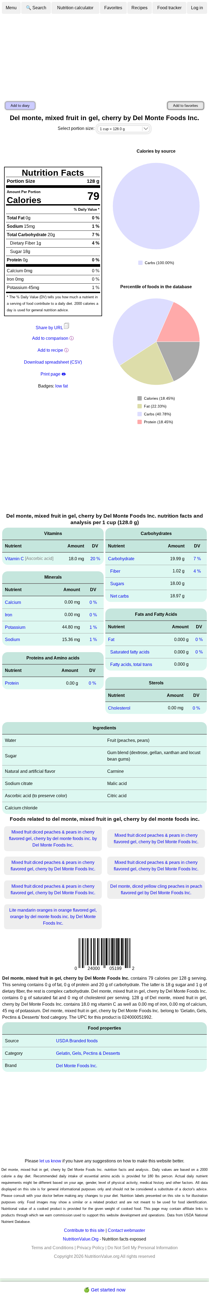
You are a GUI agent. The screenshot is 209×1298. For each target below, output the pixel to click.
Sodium (12, 639)
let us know (50, 1161)
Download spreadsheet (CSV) (53, 362)
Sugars (117, 583)
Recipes (139, 7)
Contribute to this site (84, 1230)
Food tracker (169, 7)
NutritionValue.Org (81, 1239)
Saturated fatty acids (129, 652)
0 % (93, 602)
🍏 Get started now (104, 1290)
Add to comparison (50, 338)
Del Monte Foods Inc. (76, 1065)
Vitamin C (14, 558)
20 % (95, 558)
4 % (197, 571)
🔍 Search (36, 7)
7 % (197, 558)
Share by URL (50, 327)
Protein (12, 683)
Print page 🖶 (53, 374)
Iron (8, 615)
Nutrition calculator (75, 7)
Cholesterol (119, 708)
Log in (197, 7)
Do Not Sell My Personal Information (142, 1247)
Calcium (13, 602)
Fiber (115, 571)
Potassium (15, 627)
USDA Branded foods (77, 1041)
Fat (111, 639)
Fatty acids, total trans (131, 664)
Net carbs (119, 596)
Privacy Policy (90, 1247)
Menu (11, 7)
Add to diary (20, 106)
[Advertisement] (104, 55)
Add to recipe (50, 350)
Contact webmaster (126, 1230)
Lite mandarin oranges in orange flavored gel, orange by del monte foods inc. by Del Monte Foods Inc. (53, 916)
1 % (93, 627)
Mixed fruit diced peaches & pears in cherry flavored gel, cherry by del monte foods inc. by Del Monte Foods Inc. (53, 838)
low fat (61, 386)
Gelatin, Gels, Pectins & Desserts (88, 1053)
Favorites (113, 7)
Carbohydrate (121, 558)
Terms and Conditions (52, 1247)
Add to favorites (185, 106)
